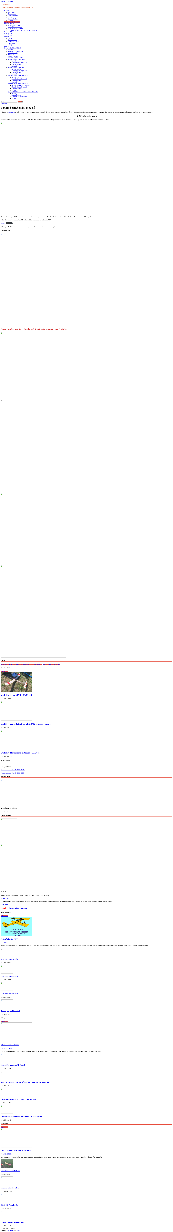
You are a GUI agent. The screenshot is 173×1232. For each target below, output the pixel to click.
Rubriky (6, 36)
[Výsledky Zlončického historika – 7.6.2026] (16, 749)
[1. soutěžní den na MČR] (7, 990)
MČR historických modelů (15, 28)
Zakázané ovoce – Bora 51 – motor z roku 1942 (18, 1099)
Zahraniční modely (54, 664)
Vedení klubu (11, 12)
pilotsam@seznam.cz (17, 908)
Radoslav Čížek (30, 664)
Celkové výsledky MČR (9, 939)
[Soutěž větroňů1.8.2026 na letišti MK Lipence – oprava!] (16, 720)
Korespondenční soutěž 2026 (12, 48)
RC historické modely (14, 25)
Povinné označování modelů (12, 22)
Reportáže (11, 54)
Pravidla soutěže (16, 69)
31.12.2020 (11, 112)
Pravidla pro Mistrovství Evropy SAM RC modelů (22, 30)
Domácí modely (6, 664)
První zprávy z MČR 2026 (10, 1011)
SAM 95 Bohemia (6, 4)
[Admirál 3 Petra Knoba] (7, 1201)
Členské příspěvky (13, 15)
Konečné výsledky (17, 64)
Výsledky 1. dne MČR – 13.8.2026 (16, 695)
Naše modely (11, 43)
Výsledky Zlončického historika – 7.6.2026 (20, 753)
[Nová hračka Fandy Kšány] (7, 1167)
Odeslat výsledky (13, 56)
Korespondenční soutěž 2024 (16, 67)
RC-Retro (38, 664)
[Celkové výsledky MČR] (16, 935)
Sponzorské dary (12, 19)
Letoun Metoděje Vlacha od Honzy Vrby (16, 1150)
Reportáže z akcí (12, 40)
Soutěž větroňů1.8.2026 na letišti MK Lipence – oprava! (26, 724)
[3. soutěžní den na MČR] (7, 956)
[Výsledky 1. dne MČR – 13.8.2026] (16, 691)
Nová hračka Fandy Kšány (11, 1171)
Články (10, 45)
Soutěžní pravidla (9, 23)
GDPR (10, 17)
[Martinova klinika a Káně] (7, 1184)
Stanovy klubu (12, 14)
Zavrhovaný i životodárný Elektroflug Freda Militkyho (21, 1116)
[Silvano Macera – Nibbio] (16, 1041)
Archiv (10, 35)
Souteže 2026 (8, 32)
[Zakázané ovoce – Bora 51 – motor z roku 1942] (7, 1096)
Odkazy (6, 46)
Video (45, 664)
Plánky (10, 38)
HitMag (19, 1230)
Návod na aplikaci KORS (15, 57)
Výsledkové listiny (13, 41)
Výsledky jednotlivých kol (15, 51)
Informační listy (8, 33)
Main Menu (4, 103)
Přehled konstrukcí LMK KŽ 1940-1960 (13, 770)
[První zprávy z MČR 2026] (7, 1007)
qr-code (3, 223)
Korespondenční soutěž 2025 (16, 59)
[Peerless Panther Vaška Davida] (7, 1218)
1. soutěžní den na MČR (10, 994)
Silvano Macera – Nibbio (10, 1045)
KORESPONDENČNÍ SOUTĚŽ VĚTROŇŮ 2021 (23, 92)
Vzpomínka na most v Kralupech (13, 1065)
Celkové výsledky (13, 53)
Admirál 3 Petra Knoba (9, 1205)
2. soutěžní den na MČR (10, 976)
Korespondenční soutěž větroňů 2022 (18, 83)
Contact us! (4, 904)
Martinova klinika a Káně (10, 1188)
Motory (14, 664)
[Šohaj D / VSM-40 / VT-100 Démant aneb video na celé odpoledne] (7, 1078)
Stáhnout (9, 223)
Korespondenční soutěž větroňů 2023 (18, 75)
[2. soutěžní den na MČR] (7, 973)
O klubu (6, 10)
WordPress (11, 1230)
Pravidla (10, 49)
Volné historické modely (15, 27)
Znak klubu (11, 20)
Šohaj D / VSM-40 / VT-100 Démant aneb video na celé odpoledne (25, 1082)
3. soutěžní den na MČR (10, 959)
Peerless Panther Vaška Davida (12, 1222)
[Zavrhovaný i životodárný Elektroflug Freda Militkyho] (7, 1113)
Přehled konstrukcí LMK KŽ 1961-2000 (13, 773)
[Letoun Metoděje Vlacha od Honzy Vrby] (16, 1147)
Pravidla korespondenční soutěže (21, 85)
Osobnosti (21, 664)
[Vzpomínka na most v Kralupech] (7, 1061)
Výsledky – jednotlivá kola (19, 96)
